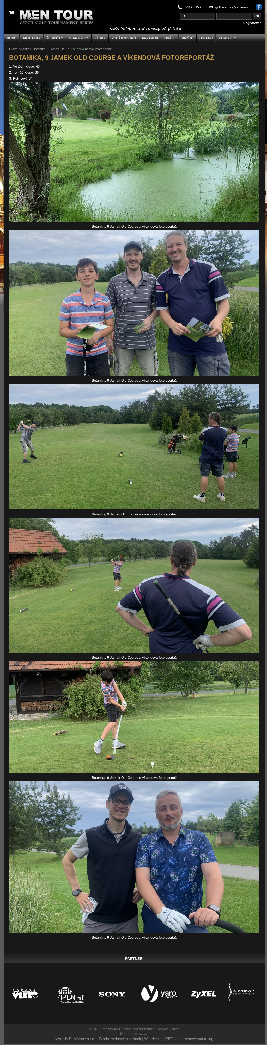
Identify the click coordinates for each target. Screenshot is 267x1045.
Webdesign (153, 1039)
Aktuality (31, 38)
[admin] (143, 1034)
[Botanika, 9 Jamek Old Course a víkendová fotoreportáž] (134, 220)
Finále (169, 38)
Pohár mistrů (124, 38)
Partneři (150, 38)
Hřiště (187, 38)
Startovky (78, 38)
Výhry (99, 38)
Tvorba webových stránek (120, 1039)
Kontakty (227, 38)
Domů (11, 38)
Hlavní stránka (19, 49)
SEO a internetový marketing (189, 1039)
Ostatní (206, 38)
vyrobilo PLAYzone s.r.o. (75, 1039)
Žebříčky (55, 38)
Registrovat (252, 23)
